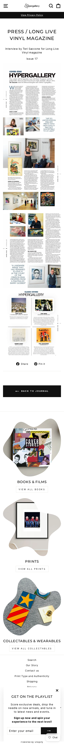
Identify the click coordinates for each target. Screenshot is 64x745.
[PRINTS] (32, 527)
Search (32, 660)
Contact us (32, 670)
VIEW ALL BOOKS (32, 489)
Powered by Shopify (32, 742)
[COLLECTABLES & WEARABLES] (32, 607)
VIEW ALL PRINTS (32, 569)
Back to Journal (34, 391)
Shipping (32, 681)
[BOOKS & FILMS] (32, 447)
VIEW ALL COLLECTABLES (32, 648)
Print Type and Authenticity (32, 676)
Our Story (32, 665)
